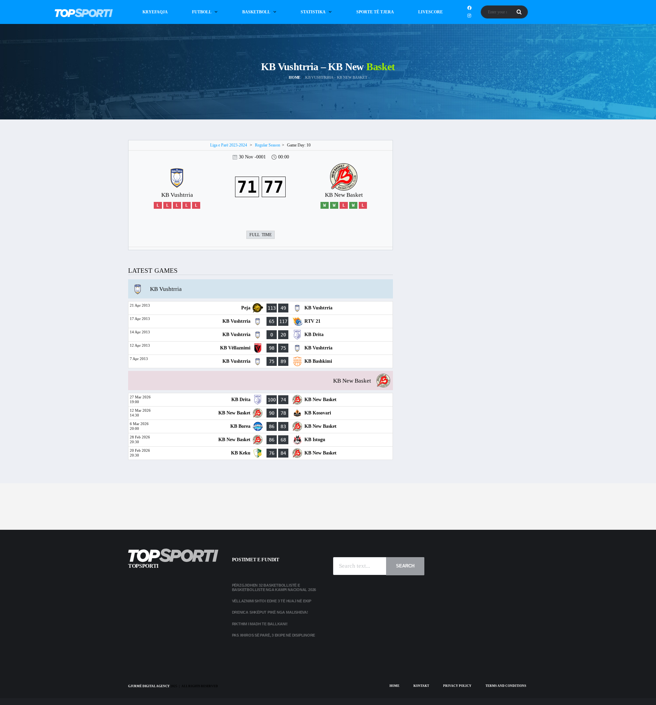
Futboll (201, 12)
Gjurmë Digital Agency (149, 686)
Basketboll (256, 12)
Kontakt (421, 686)
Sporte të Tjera (375, 12)
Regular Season (267, 145)
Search (405, 565)
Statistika (313, 12)
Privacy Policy (457, 686)
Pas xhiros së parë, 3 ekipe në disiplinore (273, 635)
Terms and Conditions (506, 686)
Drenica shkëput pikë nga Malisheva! (270, 612)
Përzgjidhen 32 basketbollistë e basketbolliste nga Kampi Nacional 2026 (274, 587)
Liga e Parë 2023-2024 (228, 145)
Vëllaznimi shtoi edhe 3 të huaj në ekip (271, 601)
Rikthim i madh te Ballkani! (260, 624)
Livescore (430, 12)
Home (394, 686)
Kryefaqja (155, 12)
